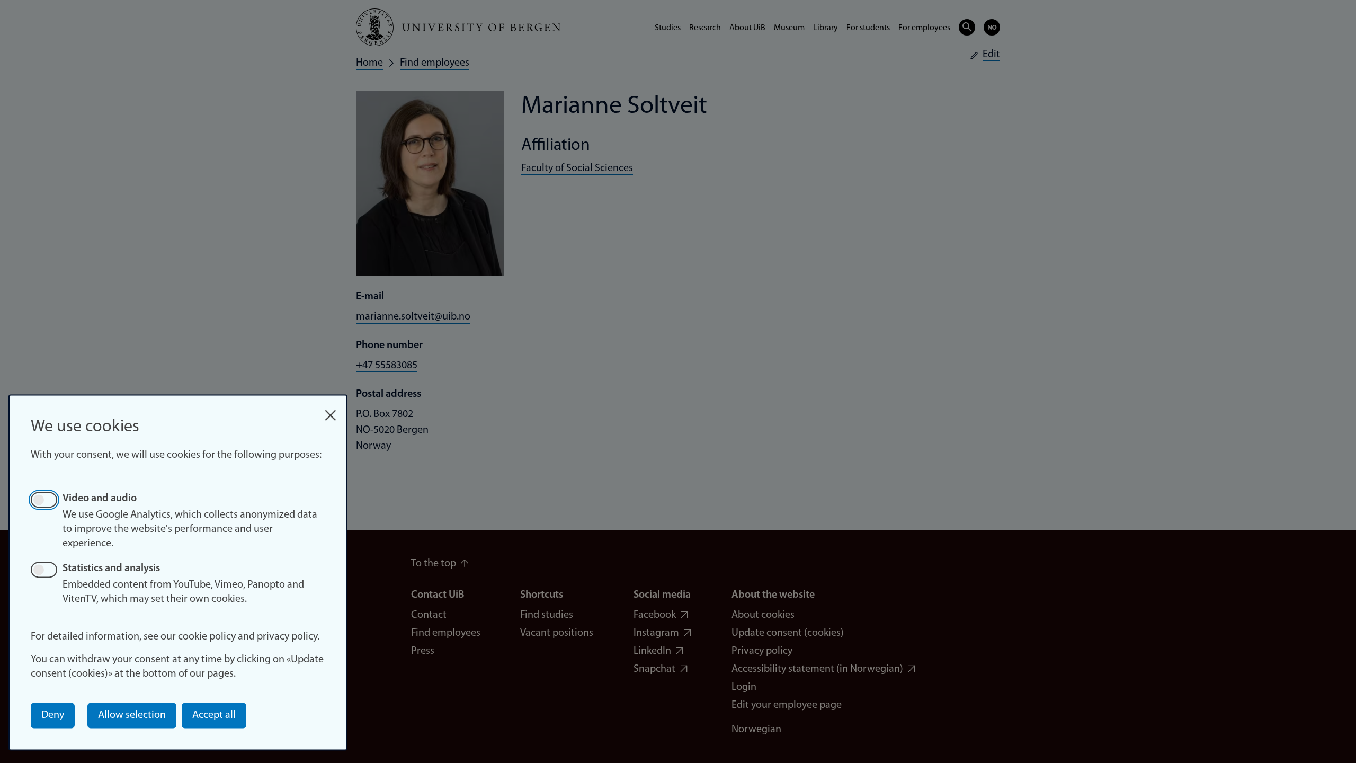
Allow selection (132, 715)
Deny (52, 715)
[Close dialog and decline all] (330, 409)
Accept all (214, 715)
